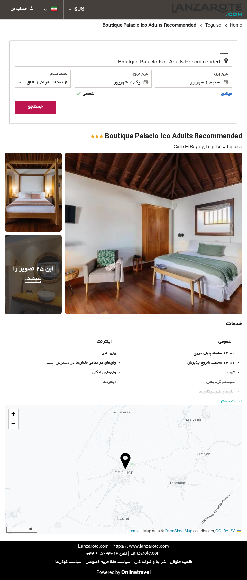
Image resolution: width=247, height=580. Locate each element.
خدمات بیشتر (231, 402)
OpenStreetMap (178, 532)
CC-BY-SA (225, 532)
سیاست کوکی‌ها (68, 562)
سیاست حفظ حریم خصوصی (108, 562)
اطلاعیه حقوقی (182, 562)
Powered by (123, 573)
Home (236, 26)
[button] (76, 9)
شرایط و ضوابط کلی (150, 562)
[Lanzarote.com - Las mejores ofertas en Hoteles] (207, 9)
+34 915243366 (102, 554)
